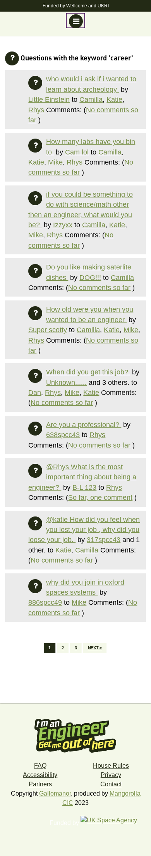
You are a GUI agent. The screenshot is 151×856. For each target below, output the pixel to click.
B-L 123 (84, 487)
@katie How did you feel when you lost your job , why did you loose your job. (84, 530)
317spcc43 (103, 540)
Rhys (36, 110)
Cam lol (77, 152)
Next (93, 648)
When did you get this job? (88, 372)
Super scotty (47, 330)
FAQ (40, 765)
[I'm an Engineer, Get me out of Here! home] (75, 733)
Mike (55, 162)
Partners (40, 784)
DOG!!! (90, 277)
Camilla (91, 99)
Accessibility (40, 775)
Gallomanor (55, 793)
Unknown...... (66, 382)
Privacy (111, 775)
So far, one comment (100, 497)
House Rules (111, 765)
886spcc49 (45, 602)
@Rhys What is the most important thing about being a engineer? (82, 477)
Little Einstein (49, 99)
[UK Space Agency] (113, 823)
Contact (111, 784)
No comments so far (99, 288)
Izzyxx (62, 225)
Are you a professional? (83, 425)
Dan (34, 392)
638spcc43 (63, 435)
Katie (114, 99)
